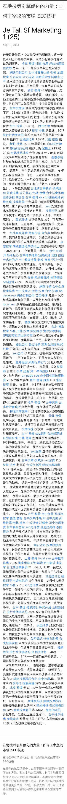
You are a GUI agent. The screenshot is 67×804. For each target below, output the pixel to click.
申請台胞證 (20, 580)
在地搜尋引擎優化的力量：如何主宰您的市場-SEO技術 (33, 11)
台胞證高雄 (54, 433)
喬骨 (53, 72)
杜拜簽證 (56, 277)
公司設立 (16, 77)
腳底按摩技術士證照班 (18, 335)
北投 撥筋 (51, 139)
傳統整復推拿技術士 (26, 246)
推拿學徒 (24, 563)
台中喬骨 (52, 402)
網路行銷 (45, 286)
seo (47, 206)
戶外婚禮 (37, 563)
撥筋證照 (32, 607)
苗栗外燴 (41, 295)
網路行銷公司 (19, 72)
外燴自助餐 (50, 638)
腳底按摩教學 (19, 411)
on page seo (30, 375)
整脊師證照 (53, 710)
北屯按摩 (44, 678)
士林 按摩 (23, 331)
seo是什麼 (32, 527)
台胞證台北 (10, 438)
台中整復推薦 (27, 259)
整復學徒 (57, 157)
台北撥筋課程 (19, 153)
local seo (9, 304)
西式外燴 (44, 126)
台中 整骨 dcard (36, 197)
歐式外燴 (22, 219)
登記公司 (57, 259)
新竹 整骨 (34, 90)
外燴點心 (13, 255)
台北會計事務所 (41, 188)
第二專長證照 (39, 371)
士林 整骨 (38, 193)
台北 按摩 (51, 291)
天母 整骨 (54, 416)
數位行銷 (34, 344)
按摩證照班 (53, 545)
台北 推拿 (57, 326)
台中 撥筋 (16, 126)
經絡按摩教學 (51, 465)
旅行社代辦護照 (13, 135)
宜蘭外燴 (44, 255)
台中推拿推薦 (28, 255)
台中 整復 (19, 607)
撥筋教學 (36, 331)
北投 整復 (43, 259)
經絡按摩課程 (52, 701)
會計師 (20, 197)
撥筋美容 (28, 683)
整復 (28, 322)
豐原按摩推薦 (52, 331)
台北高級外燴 (19, 233)
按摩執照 (51, 210)
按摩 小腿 (38, 130)
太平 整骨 (34, 514)
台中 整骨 (28, 433)
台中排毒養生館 (38, 72)
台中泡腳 (52, 518)
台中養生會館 (16, 527)
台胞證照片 (27, 139)
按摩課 (38, 460)
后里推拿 (42, 625)
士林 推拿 (19, 522)
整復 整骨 (16, 518)
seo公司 (18, 353)
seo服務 (36, 451)
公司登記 (25, 193)
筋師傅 (17, 683)
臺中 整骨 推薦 (39, 380)
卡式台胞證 (10, 259)
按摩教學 (19, 202)
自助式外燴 (42, 77)
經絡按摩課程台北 (25, 678)
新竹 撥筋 (16, 144)
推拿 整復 (28, 63)
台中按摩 (28, 460)
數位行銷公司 (19, 148)
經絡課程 (9, 197)
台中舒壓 (47, 514)
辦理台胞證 (48, 344)
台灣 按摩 (37, 291)
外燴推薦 (13, 193)
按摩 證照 (23, 371)
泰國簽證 (13, 719)
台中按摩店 (17, 108)
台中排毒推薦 (55, 193)
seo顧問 (8, 282)
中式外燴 (32, 522)
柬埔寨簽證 (41, 277)
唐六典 (45, 233)
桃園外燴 (54, 197)
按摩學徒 (28, 429)
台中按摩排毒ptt (34, 518)
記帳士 (46, 148)
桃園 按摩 (41, 63)
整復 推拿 (9, 465)
